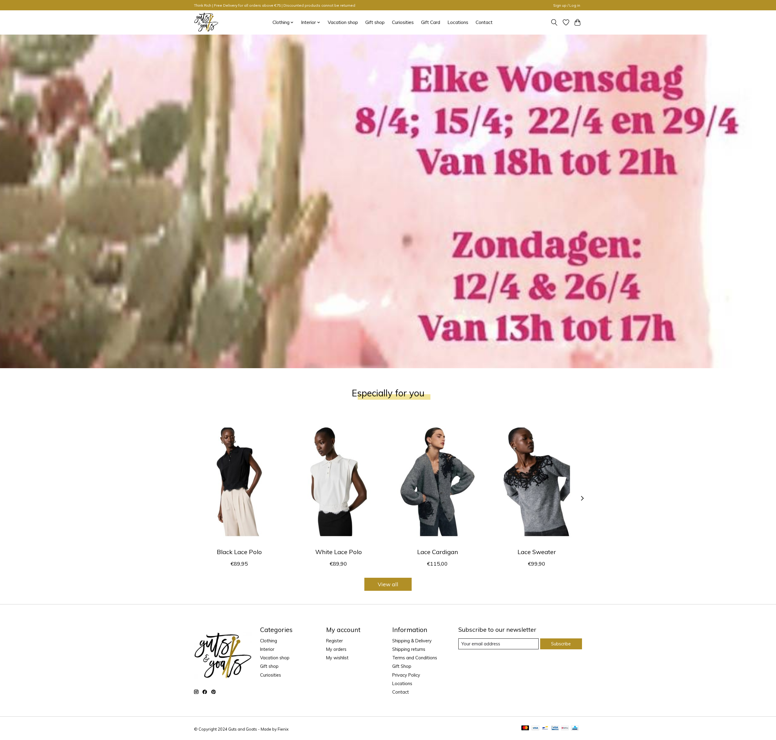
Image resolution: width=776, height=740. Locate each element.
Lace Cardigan (437, 552)
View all (388, 584)
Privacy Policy (406, 675)
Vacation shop (343, 22)
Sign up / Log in (566, 5)
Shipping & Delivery (412, 641)
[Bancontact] (545, 728)
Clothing (268, 641)
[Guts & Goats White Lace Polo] (338, 481)
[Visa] (535, 728)
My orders (336, 649)
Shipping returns (408, 649)
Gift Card (430, 22)
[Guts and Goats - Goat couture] (206, 22)
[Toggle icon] (554, 22)
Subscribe (561, 644)
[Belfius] (565, 728)
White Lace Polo (338, 552)
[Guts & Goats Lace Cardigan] (437, 481)
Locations (457, 22)
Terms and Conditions (414, 658)
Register (334, 641)
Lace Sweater (536, 552)
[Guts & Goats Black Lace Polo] (239, 481)
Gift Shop (401, 666)
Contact (484, 22)
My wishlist (337, 658)
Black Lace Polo (239, 552)
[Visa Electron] (555, 728)
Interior (267, 649)
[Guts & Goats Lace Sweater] (536, 481)
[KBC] (575, 728)
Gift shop (375, 22)
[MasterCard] (525, 728)
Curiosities (403, 22)
